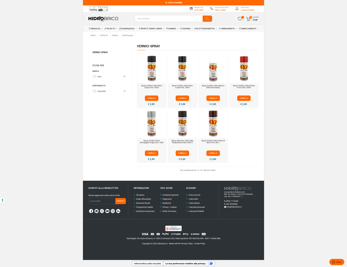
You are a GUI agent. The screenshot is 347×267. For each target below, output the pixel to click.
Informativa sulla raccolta (147, 263)
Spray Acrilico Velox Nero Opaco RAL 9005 (151, 86)
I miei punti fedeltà (196, 211)
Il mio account (194, 195)
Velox (110, 77)
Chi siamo (140, 195)
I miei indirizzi (194, 203)
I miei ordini (193, 199)
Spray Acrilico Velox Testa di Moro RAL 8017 (213, 141)
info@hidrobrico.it (234, 207)
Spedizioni (166, 203)
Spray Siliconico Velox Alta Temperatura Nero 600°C (182, 141)
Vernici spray (100, 52)
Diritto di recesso (169, 211)
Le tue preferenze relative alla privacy (185, 263)
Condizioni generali (170, 195)
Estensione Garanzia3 (145, 211)
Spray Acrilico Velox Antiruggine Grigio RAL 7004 (151, 141)
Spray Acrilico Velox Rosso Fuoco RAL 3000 (244, 86)
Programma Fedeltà (144, 207)
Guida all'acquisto (143, 199)
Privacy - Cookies (169, 207)
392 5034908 (231, 204)
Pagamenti (167, 199)
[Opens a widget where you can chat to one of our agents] (336, 262)
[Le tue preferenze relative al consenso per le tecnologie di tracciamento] (2, 200)
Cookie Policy (199, 243)
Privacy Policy (187, 243)
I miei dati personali (197, 207)
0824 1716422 (232, 201)
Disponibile (110, 91)
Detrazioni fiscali (143, 203)
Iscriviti (121, 201)
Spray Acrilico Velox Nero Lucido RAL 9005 (182, 86)
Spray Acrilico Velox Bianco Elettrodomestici (213, 86)
